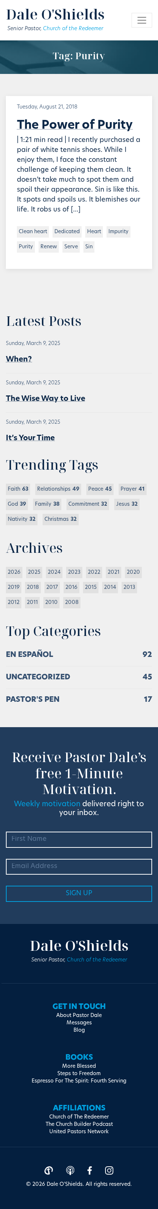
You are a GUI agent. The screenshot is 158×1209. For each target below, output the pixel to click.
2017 (52, 587)
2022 (94, 572)
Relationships (58, 489)
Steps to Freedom (79, 1074)
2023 (74, 572)
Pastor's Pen (33, 700)
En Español (29, 655)
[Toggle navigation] (142, 20)
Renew (48, 247)
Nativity (22, 519)
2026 (14, 572)
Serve (71, 247)
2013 (129, 587)
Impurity (118, 232)
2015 (91, 587)
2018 (33, 587)
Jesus (127, 504)
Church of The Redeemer (79, 1117)
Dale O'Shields (55, 14)
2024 (54, 572)
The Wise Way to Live (45, 399)
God (17, 504)
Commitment (87, 504)
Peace (100, 489)
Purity (26, 247)
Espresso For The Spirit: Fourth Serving (79, 1081)
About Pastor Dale (79, 1015)
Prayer (133, 489)
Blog (79, 1030)
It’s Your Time (30, 438)
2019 (13, 587)
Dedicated (67, 232)
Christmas (60, 519)
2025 (34, 572)
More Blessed (79, 1066)
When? (19, 359)
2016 (71, 587)
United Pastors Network (79, 1132)
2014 (110, 587)
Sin (89, 247)
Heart (94, 232)
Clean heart (33, 232)
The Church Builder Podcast (79, 1124)
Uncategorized (38, 677)
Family (47, 504)
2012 (13, 602)
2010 (51, 602)
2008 (72, 602)
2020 (133, 572)
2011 (32, 602)
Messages (79, 1023)
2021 (113, 572)
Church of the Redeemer (73, 29)
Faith (18, 489)
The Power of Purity (75, 126)
